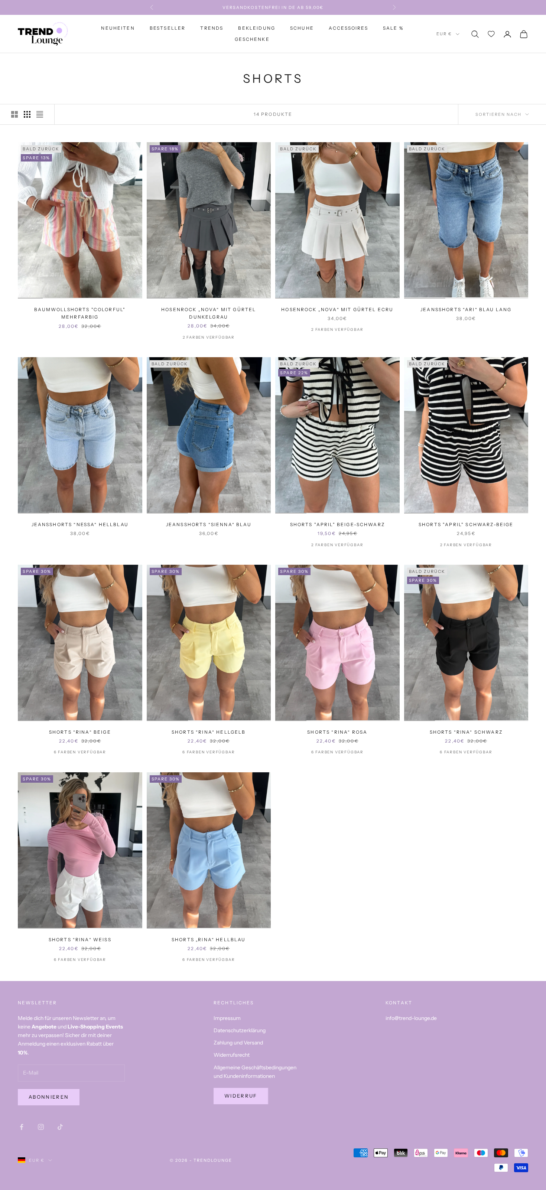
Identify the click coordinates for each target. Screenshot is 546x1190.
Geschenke (252, 39)
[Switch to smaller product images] (27, 114)
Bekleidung (256, 28)
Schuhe (302, 28)
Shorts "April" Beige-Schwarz (337, 524)
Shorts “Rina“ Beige (80, 732)
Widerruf (240, 1096)
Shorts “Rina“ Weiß (80, 939)
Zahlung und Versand (238, 1042)
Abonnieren (49, 1097)
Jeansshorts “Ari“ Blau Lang (465, 309)
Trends (211, 28)
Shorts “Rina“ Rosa (337, 732)
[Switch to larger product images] (14, 114)
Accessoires (348, 28)
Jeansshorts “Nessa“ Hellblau (80, 524)
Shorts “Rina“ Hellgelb (209, 732)
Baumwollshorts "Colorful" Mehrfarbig (80, 313)
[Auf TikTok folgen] (60, 1127)
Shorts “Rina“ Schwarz (466, 732)
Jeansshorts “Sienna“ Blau (208, 524)
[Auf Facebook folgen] (21, 1127)
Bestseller (168, 28)
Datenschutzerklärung (240, 1030)
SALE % (393, 28)
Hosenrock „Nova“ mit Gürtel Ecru (337, 309)
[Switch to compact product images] (39, 114)
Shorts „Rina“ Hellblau (209, 939)
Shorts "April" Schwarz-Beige (466, 524)
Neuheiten (117, 28)
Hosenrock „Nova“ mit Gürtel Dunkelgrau (208, 313)
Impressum (227, 1018)
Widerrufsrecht (232, 1055)
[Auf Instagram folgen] (41, 1127)
